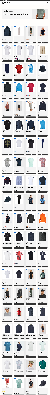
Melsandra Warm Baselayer (29, 243)
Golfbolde (12, 4)
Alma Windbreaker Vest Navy (17, 224)
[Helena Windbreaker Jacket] (19, 237)
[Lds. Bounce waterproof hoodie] (7, 31)
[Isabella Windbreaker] (19, 274)
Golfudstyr (4, 4)
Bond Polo (3, 280)
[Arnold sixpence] (7, 311)
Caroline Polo (4, 56)
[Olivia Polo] (43, 87)
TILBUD (46, 4)
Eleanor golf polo (4, 299)
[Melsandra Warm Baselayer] (31, 237)
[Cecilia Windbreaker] (19, 87)
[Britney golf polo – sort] (31, 274)
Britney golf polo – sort (28, 280)
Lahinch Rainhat (39, 75)
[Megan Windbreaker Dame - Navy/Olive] (31, 329)
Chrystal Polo (15, 56)
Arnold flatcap (39, 299)
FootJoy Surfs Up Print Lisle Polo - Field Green (18, 390)
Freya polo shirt (4, 112)
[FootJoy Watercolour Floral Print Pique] (19, 365)
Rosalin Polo (3, 168)
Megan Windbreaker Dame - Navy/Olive (30, 335)
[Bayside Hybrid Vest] (31, 311)
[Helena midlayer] (43, 274)
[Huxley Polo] (7, 125)
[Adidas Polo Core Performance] (31, 162)
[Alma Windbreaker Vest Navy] (19, 218)
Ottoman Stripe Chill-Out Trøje (41, 371)
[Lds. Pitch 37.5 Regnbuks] (19, 199)
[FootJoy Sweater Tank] (31, 346)
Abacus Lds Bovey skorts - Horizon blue (18, 187)
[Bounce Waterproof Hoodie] (7, 87)
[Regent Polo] (19, 143)
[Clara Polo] (31, 69)
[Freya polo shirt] (7, 106)
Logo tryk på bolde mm (40, 4)
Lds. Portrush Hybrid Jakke (17, 131)
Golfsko (27, 4)
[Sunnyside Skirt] (43, 237)
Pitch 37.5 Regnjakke (28, 131)
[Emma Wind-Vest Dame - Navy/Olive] (43, 311)
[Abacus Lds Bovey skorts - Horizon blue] (19, 181)
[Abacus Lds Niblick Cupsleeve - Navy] (43, 31)
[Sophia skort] (31, 31)
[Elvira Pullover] (43, 106)
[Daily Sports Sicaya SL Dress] (43, 329)
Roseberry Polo (27, 56)
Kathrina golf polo (16, 168)
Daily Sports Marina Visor (29, 371)
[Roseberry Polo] (31, 50)
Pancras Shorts (4, 75)
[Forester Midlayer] (31, 218)
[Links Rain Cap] (7, 199)
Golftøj (23, 4)
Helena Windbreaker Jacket (17, 243)
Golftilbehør (20, 4)
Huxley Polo (3, 131)
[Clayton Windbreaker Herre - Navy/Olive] (19, 329)
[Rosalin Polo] (7, 162)
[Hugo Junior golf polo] (43, 199)
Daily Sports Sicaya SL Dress (41, 335)
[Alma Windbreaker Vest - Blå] (43, 125)
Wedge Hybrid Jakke (40, 187)
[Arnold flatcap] (43, 293)
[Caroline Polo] (7, 50)
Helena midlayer (39, 280)
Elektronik (35, 4)
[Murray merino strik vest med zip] (31, 255)
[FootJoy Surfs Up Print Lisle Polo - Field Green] (19, 383)
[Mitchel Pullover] (7, 143)
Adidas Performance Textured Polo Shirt (7, 352)
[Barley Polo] (7, 255)
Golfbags (8, 4)
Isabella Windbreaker (16, 280)
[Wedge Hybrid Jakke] (43, 181)
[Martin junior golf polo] (7, 218)
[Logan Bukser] (43, 143)
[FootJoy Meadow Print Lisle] (43, 162)
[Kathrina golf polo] (19, 162)
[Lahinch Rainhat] (43, 69)
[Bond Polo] (7, 274)
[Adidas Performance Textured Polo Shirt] (7, 346)
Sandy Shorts (27, 112)
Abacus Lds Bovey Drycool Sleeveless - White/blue (30, 188)
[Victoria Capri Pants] (19, 31)
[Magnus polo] (31, 383)
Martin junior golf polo (5, 224)
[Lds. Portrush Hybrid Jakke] (19, 125)
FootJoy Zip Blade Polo (40, 352)
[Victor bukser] (31, 293)
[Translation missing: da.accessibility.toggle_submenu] (6, 4)
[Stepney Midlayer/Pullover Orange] (43, 218)
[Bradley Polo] (19, 69)
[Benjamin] (19, 311)
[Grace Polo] (43, 255)
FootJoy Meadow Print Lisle (41, 168)
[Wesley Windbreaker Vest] (7, 329)
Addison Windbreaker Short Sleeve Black (7, 243)
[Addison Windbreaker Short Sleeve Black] (7, 237)
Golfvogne (16, 4)
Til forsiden (3, 6)
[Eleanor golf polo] (7, 293)
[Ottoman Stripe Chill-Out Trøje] (43, 365)
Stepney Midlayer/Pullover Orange (42, 224)
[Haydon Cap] (43, 383)
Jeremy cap (15, 299)
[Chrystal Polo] (19, 50)
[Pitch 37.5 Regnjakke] (31, 125)
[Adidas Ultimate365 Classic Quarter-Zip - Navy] (19, 346)
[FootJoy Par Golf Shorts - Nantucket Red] (7, 383)
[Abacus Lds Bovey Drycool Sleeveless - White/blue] (31, 181)
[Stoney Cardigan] (7, 181)
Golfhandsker (30, 4)
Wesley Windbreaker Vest (5, 335)
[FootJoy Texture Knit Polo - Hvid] (7, 365)
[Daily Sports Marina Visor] (31, 365)
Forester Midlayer (28, 224)
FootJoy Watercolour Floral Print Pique (18, 371)
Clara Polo (27, 75)
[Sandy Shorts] (31, 106)
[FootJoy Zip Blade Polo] (43, 346)
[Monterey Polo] (19, 255)
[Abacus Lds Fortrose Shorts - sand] (43, 50)
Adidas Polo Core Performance (29, 168)
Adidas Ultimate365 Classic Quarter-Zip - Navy (19, 353)
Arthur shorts (15, 112)
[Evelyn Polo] (31, 143)
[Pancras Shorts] (7, 69)
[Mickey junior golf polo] (31, 199)
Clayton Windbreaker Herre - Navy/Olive (19, 335)
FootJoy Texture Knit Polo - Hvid (6, 371)
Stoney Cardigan (4, 187)
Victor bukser (27, 299)
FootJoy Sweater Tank (28, 352)
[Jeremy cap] (19, 293)
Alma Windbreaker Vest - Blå (41, 131)
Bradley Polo (15, 75)
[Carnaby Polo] (31, 87)
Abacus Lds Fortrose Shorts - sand (42, 56)
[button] (47, 2)
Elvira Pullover (39, 112)
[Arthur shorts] (19, 106)
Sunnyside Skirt (39, 243)
